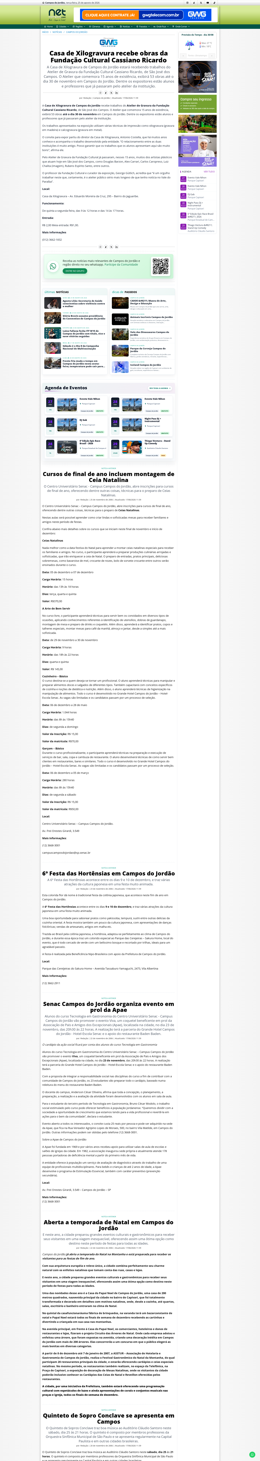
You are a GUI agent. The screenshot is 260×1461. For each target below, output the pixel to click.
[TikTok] (214, 2)
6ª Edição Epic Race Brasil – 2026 (90, 442)
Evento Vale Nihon (90, 399)
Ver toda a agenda (159, 388)
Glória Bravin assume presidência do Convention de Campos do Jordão (84, 317)
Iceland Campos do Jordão (145, 365)
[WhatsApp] (100, 93)
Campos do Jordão (76, 32)
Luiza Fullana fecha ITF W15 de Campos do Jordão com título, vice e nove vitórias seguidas (84, 334)
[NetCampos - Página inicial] (57, 15)
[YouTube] (207, 2)
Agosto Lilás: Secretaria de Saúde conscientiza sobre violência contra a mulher (84, 304)
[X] (200, 2)
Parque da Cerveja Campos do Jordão (148, 350)
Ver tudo (209, 171)
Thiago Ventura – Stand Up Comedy (157, 442)
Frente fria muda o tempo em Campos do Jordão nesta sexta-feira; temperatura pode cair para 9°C (83, 364)
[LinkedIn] (117, 93)
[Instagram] (187, 2)
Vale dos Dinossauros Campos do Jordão (149, 333)
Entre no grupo (75, 270)
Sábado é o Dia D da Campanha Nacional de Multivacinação (81, 347)
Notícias (57, 32)
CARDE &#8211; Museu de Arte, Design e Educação (148, 302)
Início (45, 32)
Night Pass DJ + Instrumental (153, 420)
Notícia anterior (108, 468)
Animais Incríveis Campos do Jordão (151, 317)
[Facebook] (194, 2)
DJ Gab (83, 420)
